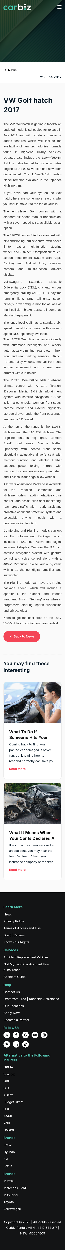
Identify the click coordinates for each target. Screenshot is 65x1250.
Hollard (8, 1130)
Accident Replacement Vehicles (26, 957)
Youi (6, 1123)
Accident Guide (14, 977)
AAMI (7, 1116)
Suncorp (9, 1074)
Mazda (8, 1181)
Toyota (8, 1202)
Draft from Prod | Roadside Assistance (31, 999)
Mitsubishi (10, 1195)
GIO (6, 1088)
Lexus (7, 1166)
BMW (7, 1145)
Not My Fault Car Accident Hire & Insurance (26, 967)
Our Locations (13, 1006)
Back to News (24, 636)
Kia (5, 1159)
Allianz (8, 1095)
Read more (17, 769)
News (12, 70)
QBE (6, 1081)
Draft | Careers (14, 935)
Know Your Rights (16, 942)
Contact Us (11, 992)
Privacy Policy (13, 921)
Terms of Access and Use (22, 928)
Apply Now (11, 1013)
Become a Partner (16, 1020)
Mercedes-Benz (15, 1188)
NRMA (8, 1067)
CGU (6, 1109)
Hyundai (9, 1152)
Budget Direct (13, 1102)
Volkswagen (12, 1209)
